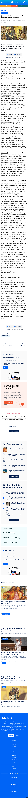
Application (14, 755)
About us (14, 782)
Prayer (4, 663)
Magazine (14, 757)
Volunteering (5, 638)
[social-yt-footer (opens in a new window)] (10, 773)
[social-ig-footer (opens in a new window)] (17, 773)
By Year (14, 768)
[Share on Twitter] (17, 57)
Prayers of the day (10, 542)
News (14, 742)
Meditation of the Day (11, 538)
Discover (14, 748)
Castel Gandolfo (6, 614)
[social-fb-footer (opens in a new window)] (12, 773)
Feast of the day (9, 533)
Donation (14, 761)
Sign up (5, 367)
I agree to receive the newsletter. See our (14, 364)
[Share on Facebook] (12, 57)
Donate (13, 5)
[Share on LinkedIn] (15, 57)
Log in (18, 426)
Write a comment (14, 431)
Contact (14, 789)
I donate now (7, 402)
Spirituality (3, 10)
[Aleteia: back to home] (14, 2)
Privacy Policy (14, 791)
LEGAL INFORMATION (14, 784)
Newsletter (14, 753)
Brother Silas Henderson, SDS (19, 20)
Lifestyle (14, 744)
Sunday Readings (6, 335)
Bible (4, 587)
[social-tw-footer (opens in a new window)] (15, 773)
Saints (4, 687)
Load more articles (14, 476)
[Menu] (5, 2)
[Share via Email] (19, 57)
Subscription (14, 759)
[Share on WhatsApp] (22, 57)
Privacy (14, 793)
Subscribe (5, 5)
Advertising (14, 762)
